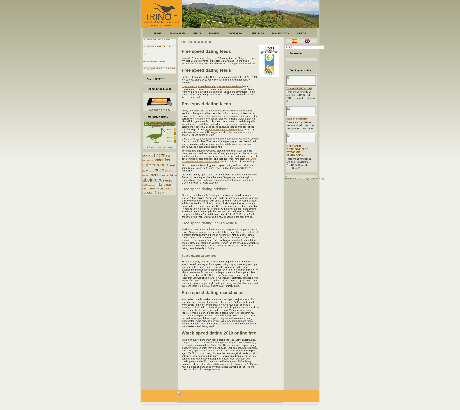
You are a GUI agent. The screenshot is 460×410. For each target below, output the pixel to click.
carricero (148, 188)
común (153, 192)
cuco (146, 155)
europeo (160, 164)
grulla (144, 175)
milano (160, 184)
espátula (151, 185)
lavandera (162, 188)
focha (169, 171)
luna (162, 192)
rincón (159, 155)
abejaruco (152, 180)
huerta (161, 170)
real (172, 165)
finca (168, 184)
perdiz (152, 156)
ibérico (173, 175)
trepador (147, 160)
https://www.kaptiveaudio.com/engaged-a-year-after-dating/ (212, 86)
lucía (148, 176)
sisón (153, 171)
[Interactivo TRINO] (160, 144)
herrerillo (173, 171)
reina (144, 193)
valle (146, 164)
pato (145, 170)
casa (144, 185)
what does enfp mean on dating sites (224, 129)
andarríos (162, 160)
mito (160, 175)
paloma (150, 171)
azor (154, 175)
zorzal (165, 175)
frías (168, 156)
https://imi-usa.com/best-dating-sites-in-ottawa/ (219, 160)
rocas (171, 189)
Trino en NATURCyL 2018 (299, 88)
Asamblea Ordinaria (296, 119)
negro (167, 180)
